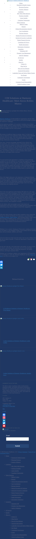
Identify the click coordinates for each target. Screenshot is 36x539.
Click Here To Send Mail (9, 406)
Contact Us (23, 64)
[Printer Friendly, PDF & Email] (31, 259)
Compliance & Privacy (23, 42)
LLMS (4, 411)
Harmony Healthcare (24, 0)
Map (4, 408)
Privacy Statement (22, 452)
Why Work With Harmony (23, 13)
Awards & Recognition (23, 71)
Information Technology (24, 47)
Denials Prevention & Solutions (24, 35)
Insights (21, 60)
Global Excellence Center (23, 84)
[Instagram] (18, 417)
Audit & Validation (23, 55)
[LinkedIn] (18, 267)
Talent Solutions (21, 22)
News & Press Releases (23, 68)
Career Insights (23, 18)
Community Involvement (23, 77)
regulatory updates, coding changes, (9, 217)
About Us (21, 62)
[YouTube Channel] (18, 425)
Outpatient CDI (24, 51)
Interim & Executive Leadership (24, 38)
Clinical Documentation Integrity (24, 29)
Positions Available (23, 16)
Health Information (23, 44)
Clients (21, 3)
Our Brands (24, 75)
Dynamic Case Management (24, 53)
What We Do (24, 66)
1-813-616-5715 (7, 405)
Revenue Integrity (23, 33)
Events (23, 80)
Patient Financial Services (23, 40)
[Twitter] (18, 264)
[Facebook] (18, 262)
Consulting (21, 49)
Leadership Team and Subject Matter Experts (24, 73)
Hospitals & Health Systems (24, 5)
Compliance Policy (4, 453)
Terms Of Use (31, 452)
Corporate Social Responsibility (24, 82)
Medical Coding (24, 24)
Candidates (21, 11)
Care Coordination (23, 31)
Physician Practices (23, 7)
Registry (24, 26)
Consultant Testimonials (24, 20)
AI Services (21, 57)
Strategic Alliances (23, 9)
